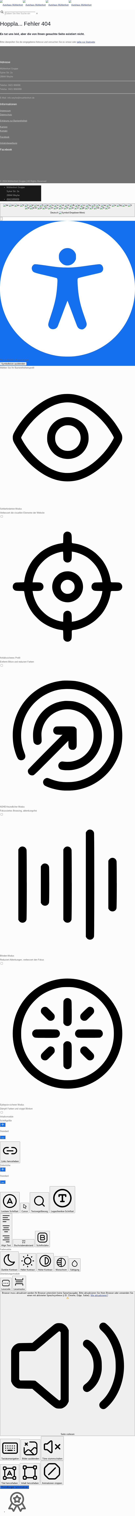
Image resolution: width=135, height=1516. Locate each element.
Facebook (4, 137)
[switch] (1, 516)
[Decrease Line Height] (2, 1182)
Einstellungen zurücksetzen (14, 1487)
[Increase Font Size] (2, 1125)
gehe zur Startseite (86, 42)
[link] (37, 13)
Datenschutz (6, 114)
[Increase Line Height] (2, 1169)
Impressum (5, 110)
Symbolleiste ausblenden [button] (13, 364)
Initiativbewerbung (8, 143)
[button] (1, 218)
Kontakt (3, 131)
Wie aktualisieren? (99, 1295)
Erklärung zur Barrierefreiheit (13, 121)
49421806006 (13, 199)
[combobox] (67, 210)
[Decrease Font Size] (2, 1137)
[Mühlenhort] (46, 5)
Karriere (3, 127)
